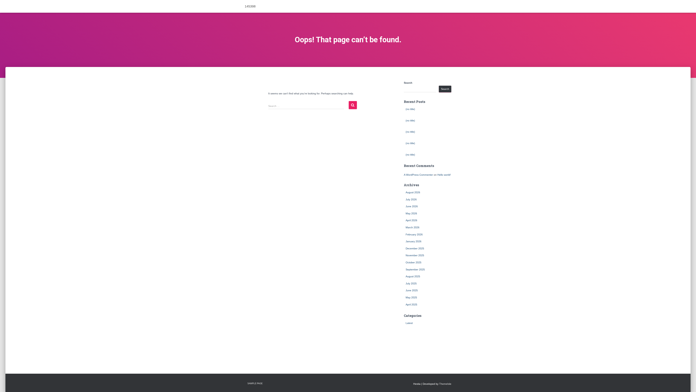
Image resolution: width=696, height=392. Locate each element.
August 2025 (413, 276)
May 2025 (411, 297)
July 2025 (411, 283)
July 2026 (411, 199)
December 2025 (415, 248)
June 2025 (412, 290)
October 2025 (413, 262)
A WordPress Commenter (418, 174)
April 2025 (411, 304)
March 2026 (412, 227)
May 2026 (411, 213)
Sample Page (255, 383)
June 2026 (412, 206)
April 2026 (411, 220)
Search (408, 82)
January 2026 (413, 241)
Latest (409, 323)
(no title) (410, 109)
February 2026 (414, 234)
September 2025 (415, 269)
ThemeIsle (445, 383)
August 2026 (413, 192)
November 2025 (415, 255)
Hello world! (444, 174)
